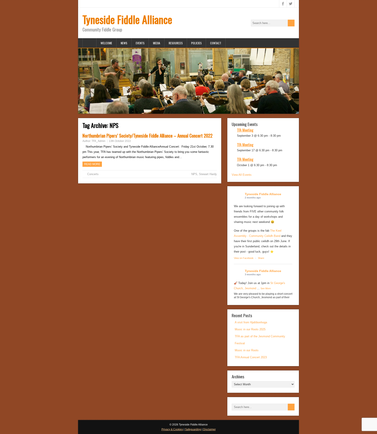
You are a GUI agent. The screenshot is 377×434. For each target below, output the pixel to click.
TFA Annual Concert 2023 (251, 357)
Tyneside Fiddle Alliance (127, 19)
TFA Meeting (245, 130)
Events (140, 43)
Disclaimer (209, 429)
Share (261, 258)
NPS (194, 174)
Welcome (106, 43)
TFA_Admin (98, 141)
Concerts (93, 174)
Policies (196, 43)
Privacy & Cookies (172, 429)
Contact (215, 43)
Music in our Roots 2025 (250, 329)
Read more (92, 164)
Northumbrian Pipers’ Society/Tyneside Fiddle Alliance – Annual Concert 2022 (147, 135)
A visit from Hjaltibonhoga (251, 322)
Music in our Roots (247, 350)
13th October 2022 (120, 141)
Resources (176, 43)
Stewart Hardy (208, 174)
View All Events (242, 174)
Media (156, 43)
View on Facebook (244, 258)
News (124, 43)
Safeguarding (193, 429)
